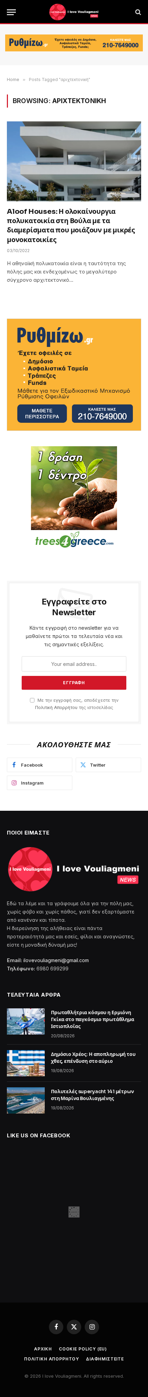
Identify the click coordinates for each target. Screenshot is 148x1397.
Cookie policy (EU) (83, 1348)
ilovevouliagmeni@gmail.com (56, 960)
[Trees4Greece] (74, 498)
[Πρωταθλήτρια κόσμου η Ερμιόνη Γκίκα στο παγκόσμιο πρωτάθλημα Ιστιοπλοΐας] (26, 1021)
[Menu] (11, 12)
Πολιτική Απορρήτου (56, 707)
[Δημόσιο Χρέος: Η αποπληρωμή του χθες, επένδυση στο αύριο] (26, 1063)
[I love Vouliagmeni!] (74, 12)
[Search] (137, 12)
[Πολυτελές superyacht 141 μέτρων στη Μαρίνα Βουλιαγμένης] (26, 1100)
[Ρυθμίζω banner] (74, 42)
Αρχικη (43, 1348)
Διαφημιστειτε (105, 1358)
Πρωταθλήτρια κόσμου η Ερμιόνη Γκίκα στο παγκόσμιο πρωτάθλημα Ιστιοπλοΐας (92, 1019)
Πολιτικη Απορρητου (51, 1358)
